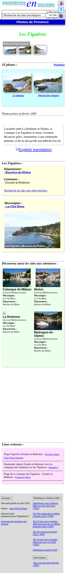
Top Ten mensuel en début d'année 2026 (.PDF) (46, 515)
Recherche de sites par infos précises (25, 190)
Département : (10, 301)
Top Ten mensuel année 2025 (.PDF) (45, 533)
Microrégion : (9, 295)
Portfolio (59, 64)
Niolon (38, 289)
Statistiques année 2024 (45, 550)
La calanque (18, 95)
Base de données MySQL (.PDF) (46, 564)
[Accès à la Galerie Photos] (17, 83)
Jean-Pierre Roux (18, 508)
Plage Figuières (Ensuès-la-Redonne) (24, 454)
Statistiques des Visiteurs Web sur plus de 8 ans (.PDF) (45, 506)
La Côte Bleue (9, 298)
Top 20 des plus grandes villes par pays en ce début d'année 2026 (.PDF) (46, 524)
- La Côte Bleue (14, 206)
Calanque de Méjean (17, 289)
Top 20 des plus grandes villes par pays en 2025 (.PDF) (45, 542)
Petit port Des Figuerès (48, 95)
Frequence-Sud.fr (23, 477)
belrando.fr (53, 467)
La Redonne (11, 316)
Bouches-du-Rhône (11, 304)
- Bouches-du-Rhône (17, 172)
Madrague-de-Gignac (44, 334)
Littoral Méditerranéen (14, 292)
